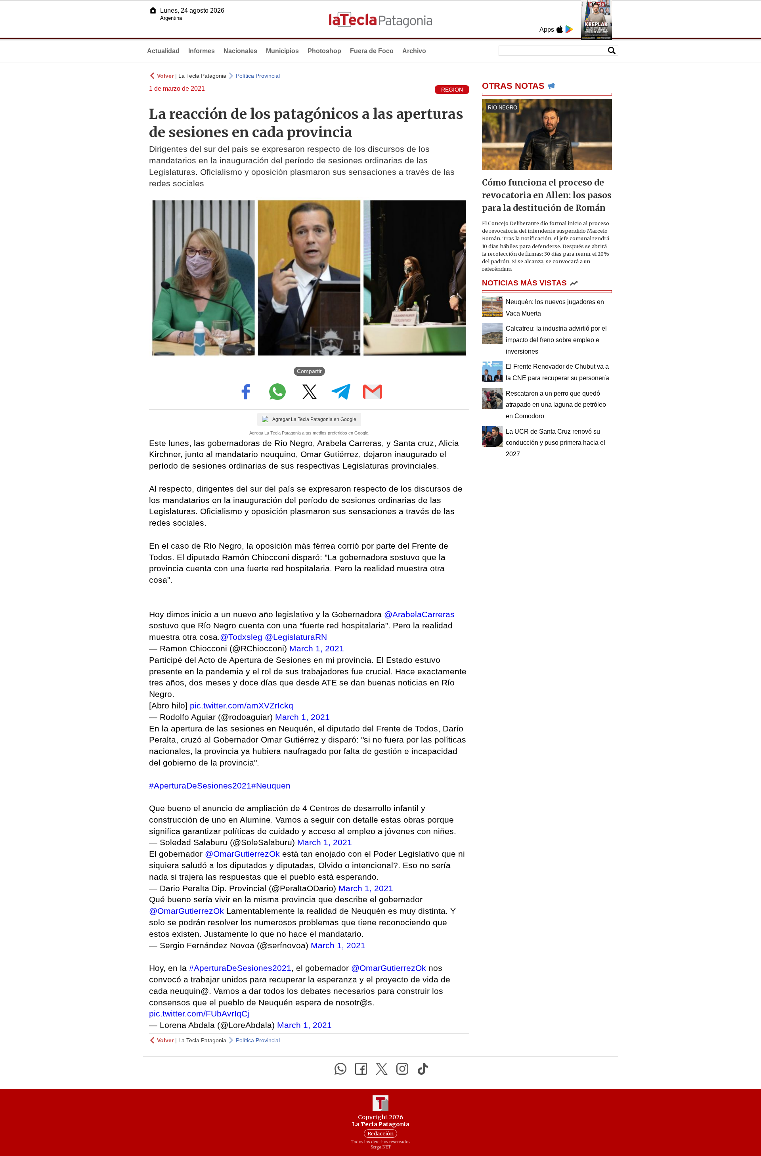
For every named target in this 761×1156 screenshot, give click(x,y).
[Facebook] (361, 1069)
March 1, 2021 (316, 648)
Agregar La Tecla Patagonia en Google (314, 419)
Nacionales (240, 51)
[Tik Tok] (423, 1069)
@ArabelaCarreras (419, 614)
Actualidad (163, 51)
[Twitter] (382, 1069)
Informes (201, 51)
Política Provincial (258, 76)
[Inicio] (153, 10)
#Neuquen (271, 785)
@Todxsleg (241, 636)
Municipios (282, 51)
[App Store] (560, 29)
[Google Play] (569, 29)
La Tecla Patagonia (202, 76)
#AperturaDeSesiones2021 (200, 785)
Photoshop (324, 51)
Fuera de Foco (372, 51)
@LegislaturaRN (296, 636)
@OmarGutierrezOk (242, 853)
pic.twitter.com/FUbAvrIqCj (199, 1013)
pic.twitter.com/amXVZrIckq (241, 705)
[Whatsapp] (340, 1069)
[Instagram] (402, 1069)
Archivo (414, 51)
